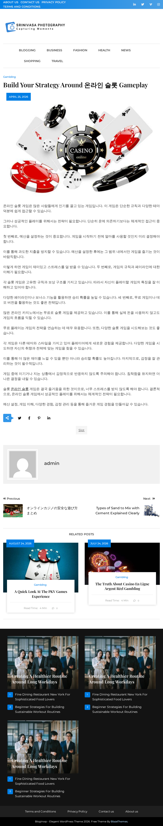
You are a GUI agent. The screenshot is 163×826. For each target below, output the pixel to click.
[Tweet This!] (19, 418)
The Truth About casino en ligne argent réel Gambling (122, 586)
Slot (81, 430)
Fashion (80, 50)
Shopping (32, 61)
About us (10, 2)
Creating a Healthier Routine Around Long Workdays (39, 679)
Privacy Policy (54, 2)
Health (104, 50)
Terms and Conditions (21, 6)
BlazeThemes (119, 821)
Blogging (27, 50)
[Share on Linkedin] (48, 418)
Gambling (9, 76)
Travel (57, 61)
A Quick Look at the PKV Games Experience (40, 594)
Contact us (30, 2)
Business (54, 50)
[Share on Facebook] (29, 418)
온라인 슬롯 (20, 389)
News (126, 50)
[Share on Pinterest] (39, 418)
